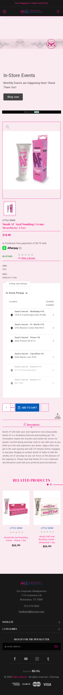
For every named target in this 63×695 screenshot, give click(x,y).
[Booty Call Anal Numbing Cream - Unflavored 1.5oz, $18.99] (47, 507)
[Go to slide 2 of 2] (51, 484)
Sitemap (54, 677)
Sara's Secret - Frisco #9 (27, 337)
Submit (56, 646)
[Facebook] (14, 659)
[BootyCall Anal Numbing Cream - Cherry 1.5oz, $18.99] (16, 507)
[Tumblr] (48, 659)
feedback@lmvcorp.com (31, 611)
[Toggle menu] (4, 11)
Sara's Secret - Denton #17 (28, 366)
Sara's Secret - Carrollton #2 (29, 353)
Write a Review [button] (28, 258)
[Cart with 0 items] (58, 11)
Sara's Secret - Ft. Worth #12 (29, 324)
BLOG (36, 671)
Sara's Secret (20, 677)
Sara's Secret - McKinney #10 (29, 311)
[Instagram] (37, 659)
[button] (13, 96)
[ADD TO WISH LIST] (45, 407)
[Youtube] (26, 659)
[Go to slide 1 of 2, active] (48, 484)
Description (33, 425)
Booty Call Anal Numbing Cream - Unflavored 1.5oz (47, 539)
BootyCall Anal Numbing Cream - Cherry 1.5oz (16, 539)
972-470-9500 (31, 606)
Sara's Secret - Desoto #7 (28, 379)
